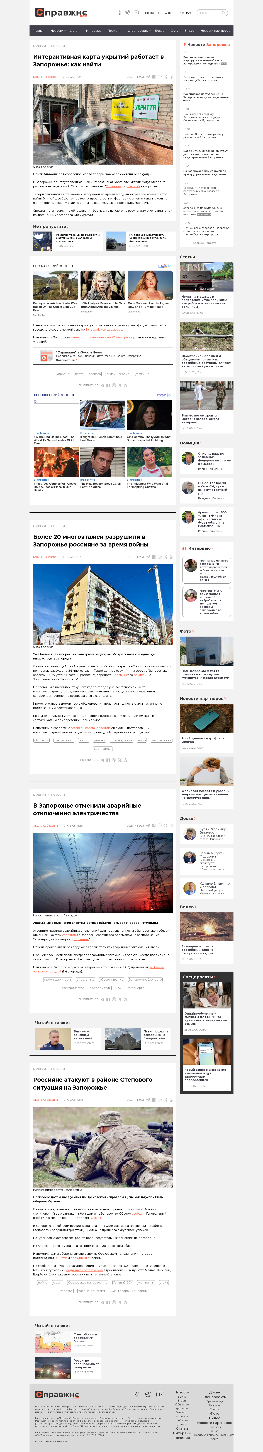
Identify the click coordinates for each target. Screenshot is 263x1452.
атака (164, 1282)
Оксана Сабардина (45, 825)
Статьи (75, 30)
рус (188, 12)
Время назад (214, 1401)
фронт (57, 1282)
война (42, 1282)
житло (83, 740)
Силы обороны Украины (129, 1291)
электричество (73, 988)
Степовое (66, 1291)
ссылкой (133, 186)
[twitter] (165, 77)
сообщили (70, 935)
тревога (95, 374)
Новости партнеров (215, 30)
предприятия (100, 988)
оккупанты (146, 1282)
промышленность (57, 979)
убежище (142, 374)
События (182, 1420)
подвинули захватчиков (84, 1270)
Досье (159, 30)
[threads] (171, 77)
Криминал (182, 1408)
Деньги (182, 1424)
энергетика (85, 979)
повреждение (121, 740)
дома (142, 740)
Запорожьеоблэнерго (145, 979)
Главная (38, 30)
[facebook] (120, 12)
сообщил (138, 1213)
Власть (182, 1400)
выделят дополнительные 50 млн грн (99, 337)
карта (79, 374)
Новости (57, 30)
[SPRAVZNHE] (57, 1395)
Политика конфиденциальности (214, 1435)
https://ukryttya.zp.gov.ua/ (104, 329)
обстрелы (41, 740)
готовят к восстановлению (91, 728)
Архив (214, 1439)
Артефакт (182, 1416)
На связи (214, 1405)
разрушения (63, 740)
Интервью (93, 30)
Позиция (114, 30)
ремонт (99, 740)
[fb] (153, 77)
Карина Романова (44, 76)
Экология (182, 1412)
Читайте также (51, 1022)
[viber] (160, 77)
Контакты (152, 13)
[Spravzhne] (61, 12)
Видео (189, 30)
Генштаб (61, 1258)
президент (79, 1258)
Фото (174, 30)
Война (182, 1396)
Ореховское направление (88, 1282)
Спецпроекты (138, 30)
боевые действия (91, 1291)
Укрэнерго (136, 988)
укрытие (63, 374)
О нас (169, 13)
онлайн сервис (117, 374)
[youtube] (136, 12)
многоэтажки (162, 740)
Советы (214, 1409)
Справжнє (113, 186)
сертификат (103, 748)
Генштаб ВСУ (122, 1282)
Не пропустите (49, 226)
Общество (182, 1404)
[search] (223, 13)
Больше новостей (205, 243)
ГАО (119, 988)
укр (181, 12)
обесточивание (111, 979)
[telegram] (127, 12)
